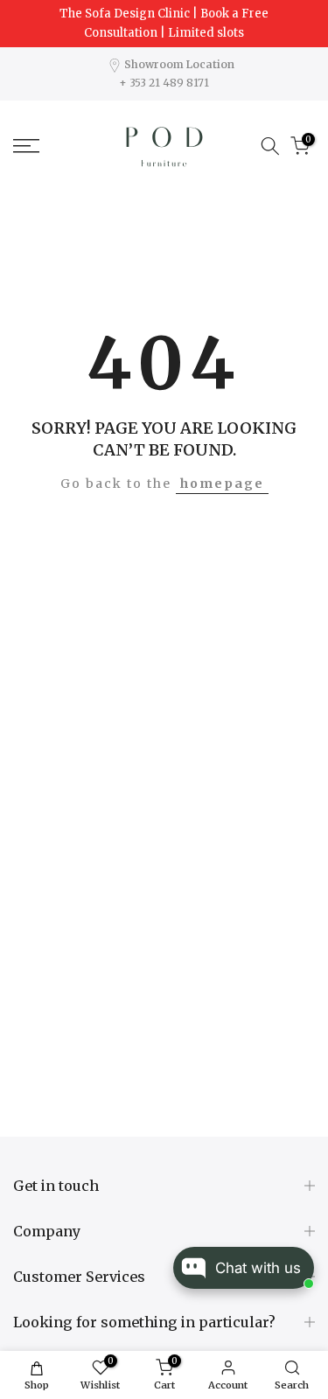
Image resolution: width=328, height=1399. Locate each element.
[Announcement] (164, 23)
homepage (222, 483)
